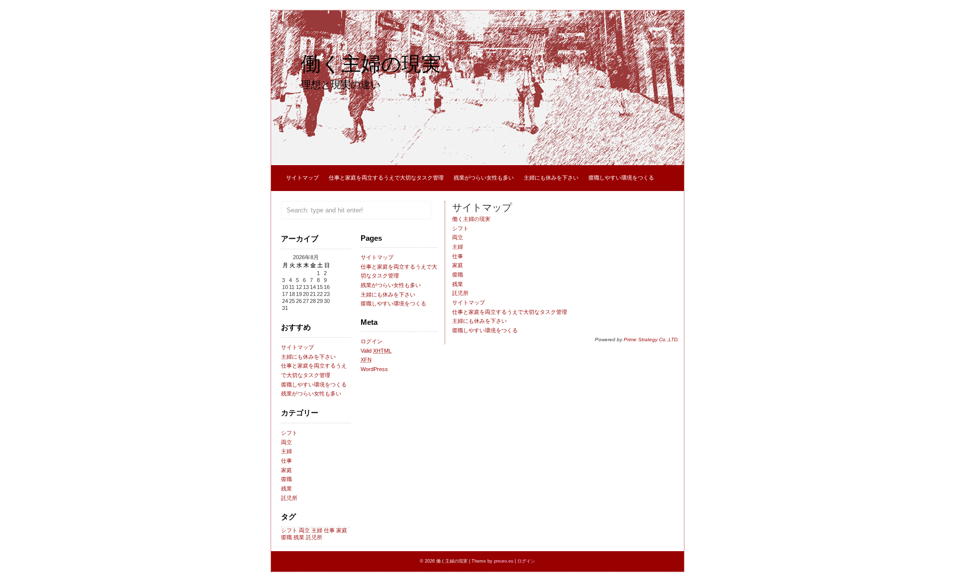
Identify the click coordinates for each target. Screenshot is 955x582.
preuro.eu (503, 561)
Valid (376, 351)
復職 (286, 479)
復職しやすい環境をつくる (621, 178)
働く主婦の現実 (371, 64)
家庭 (286, 470)
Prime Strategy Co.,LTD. (651, 339)
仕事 (286, 461)
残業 (286, 488)
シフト (289, 433)
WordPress (374, 369)
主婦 (286, 451)
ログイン (371, 341)
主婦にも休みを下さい (551, 178)
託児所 (289, 498)
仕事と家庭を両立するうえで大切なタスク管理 (386, 178)
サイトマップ (302, 178)
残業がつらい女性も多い (484, 178)
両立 (286, 442)
